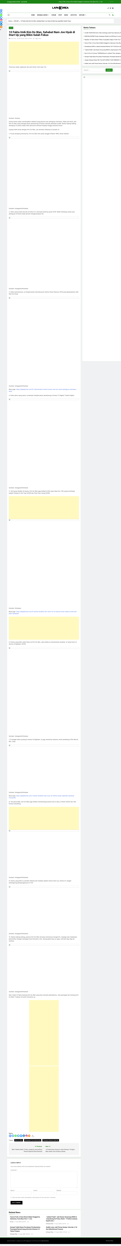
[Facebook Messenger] (21, 1136)
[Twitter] (13, 1136)
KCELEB (54, 15)
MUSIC (66, 15)
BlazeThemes (45, 1240)
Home (33, 15)
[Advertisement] (44, 53)
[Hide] (0, 29)
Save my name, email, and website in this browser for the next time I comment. (34, 1197)
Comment (14, 1170)
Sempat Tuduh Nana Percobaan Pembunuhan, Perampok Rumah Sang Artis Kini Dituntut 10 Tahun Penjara (25, 1229)
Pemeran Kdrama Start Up (50, 1140)
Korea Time (13, 38)
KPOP (60, 15)
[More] (29, 1136)
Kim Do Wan (18, 1140)
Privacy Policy (109, 1240)
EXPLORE (81, 15)
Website (58, 1190)
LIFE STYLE (74, 15)
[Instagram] (26, 1136)
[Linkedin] (24, 1136)
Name (13, 1190)
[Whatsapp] (15, 1136)
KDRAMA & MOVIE (42, 15)
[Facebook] (10, 1136)
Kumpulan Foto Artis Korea (32, 1140)
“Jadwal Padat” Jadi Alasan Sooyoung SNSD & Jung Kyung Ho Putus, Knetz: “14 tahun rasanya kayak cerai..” (61, 1219)
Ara (12, 1222)
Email (36, 1190)
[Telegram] (18, 1136)
